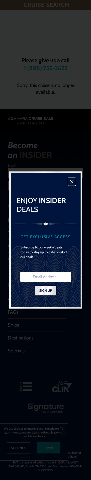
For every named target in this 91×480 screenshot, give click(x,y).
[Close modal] (72, 182)
